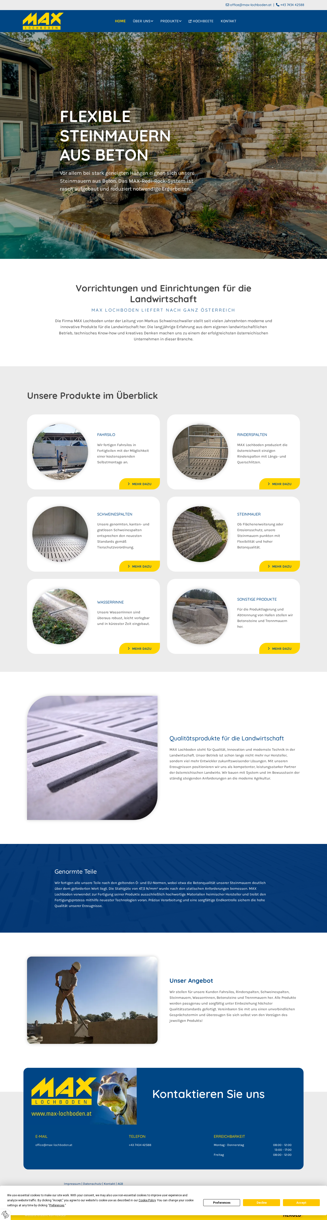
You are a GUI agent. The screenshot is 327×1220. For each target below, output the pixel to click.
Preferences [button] (56, 1205)
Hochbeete (203, 21)
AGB (120, 1183)
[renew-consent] (5, 1214)
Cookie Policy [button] (147, 1200)
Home (120, 21)
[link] (143, 21)
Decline (262, 1202)
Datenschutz (92, 1183)
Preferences (222, 1202)
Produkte (169, 21)
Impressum (72, 1183)
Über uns (142, 21)
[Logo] (43, 21)
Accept (301, 1202)
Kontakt (228, 21)
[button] (139, 483)
